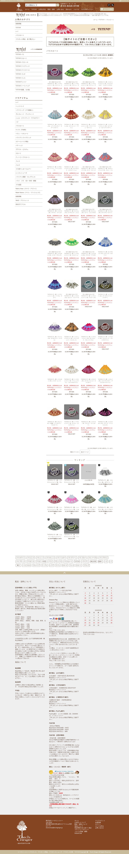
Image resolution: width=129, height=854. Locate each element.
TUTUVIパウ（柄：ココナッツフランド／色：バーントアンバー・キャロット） (71, 338)
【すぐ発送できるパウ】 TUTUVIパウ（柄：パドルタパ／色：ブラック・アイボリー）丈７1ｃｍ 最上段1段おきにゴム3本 (88, 255)
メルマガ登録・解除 (81, 831)
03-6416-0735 (71, 6)
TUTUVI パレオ (20, 74)
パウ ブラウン (103, 557)
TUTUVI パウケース (22, 62)
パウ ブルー (82, 557)
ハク (17, 122)
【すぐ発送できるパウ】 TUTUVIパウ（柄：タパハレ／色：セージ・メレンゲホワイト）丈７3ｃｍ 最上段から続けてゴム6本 (88, 212)
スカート (18, 153)
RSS (76, 833)
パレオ (18, 165)
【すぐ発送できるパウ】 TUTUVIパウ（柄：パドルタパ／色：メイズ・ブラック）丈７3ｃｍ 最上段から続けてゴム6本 (54, 255)
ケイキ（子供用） (21, 130)
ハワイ (50, 561)
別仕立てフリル (20, 204)
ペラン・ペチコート (22, 133)
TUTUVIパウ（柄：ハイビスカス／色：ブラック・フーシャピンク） (105, 423)
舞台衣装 (93, 561)
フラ (55, 561)
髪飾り (100, 561)
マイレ (58, 565)
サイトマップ (124, 1)
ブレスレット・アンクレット (25, 114)
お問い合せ (60, 9)
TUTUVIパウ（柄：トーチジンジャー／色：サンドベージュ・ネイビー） (54, 482)
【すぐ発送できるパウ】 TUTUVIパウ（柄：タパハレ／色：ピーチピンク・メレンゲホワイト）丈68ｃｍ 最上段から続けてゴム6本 (71, 212)
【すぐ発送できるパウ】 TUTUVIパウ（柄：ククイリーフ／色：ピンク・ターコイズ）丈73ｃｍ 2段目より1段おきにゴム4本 (88, 170)
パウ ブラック (20, 561)
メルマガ (76, 9)
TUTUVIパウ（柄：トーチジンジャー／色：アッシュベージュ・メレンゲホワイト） (71, 381)
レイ (17, 31)
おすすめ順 (97, 55)
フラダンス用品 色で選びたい (25, 39)
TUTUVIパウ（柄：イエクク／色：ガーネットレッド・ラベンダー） (88, 381)
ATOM (80, 833)
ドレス (18, 161)
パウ (60, 561)
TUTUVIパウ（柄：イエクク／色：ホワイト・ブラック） (105, 482)
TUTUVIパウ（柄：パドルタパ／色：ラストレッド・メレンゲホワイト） (105, 338)
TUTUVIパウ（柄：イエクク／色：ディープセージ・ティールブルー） (105, 509)
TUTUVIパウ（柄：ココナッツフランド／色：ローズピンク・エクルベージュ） (71, 168)
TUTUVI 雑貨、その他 (23, 89)
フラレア (86, 565)
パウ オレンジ (50, 557)
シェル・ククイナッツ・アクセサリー (28, 118)
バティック (19, 145)
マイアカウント (100, 820)
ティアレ (45, 565)
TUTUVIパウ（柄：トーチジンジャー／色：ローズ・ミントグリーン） (71, 423)
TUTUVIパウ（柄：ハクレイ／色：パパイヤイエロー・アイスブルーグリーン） (105, 381)
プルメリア (36, 565)
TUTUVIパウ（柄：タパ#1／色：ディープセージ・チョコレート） (88, 509)
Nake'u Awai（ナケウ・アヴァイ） (26, 188)
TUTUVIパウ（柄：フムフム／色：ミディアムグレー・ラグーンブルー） (54, 126)
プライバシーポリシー (82, 829)
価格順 (104, 55)
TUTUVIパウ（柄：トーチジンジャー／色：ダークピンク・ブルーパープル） (88, 338)
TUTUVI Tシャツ (21, 82)
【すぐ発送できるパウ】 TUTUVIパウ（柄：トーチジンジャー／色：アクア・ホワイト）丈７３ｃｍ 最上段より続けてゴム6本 (88, 297)
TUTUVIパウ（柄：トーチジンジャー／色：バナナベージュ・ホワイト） (88, 126)
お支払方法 (42, 9)
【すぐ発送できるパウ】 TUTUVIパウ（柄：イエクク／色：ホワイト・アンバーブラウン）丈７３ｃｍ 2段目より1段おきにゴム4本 (71, 297)
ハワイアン (85, 561)
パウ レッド (40, 557)
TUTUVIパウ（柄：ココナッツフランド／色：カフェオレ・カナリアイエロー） (105, 126)
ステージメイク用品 (22, 141)
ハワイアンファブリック (23, 137)
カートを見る (108, 9)
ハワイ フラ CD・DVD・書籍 (26, 181)
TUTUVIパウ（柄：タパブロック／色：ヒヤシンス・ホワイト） (105, 253)
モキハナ (65, 565)
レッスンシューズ (21, 173)
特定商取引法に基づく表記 (83, 828)
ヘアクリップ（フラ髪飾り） (25, 110)
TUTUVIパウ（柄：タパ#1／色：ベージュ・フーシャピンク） (54, 168)
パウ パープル (92, 557)
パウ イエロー (61, 557)
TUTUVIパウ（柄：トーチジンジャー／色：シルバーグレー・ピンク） (71, 509)
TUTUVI (34, 9)
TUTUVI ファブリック (23, 66)
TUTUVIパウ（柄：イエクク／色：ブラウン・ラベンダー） (88, 423)
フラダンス (30, 561)
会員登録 (98, 822)
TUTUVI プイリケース (23, 70)
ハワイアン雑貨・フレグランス (25, 177)
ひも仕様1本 (88, 480)
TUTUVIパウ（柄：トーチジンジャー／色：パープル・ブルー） (54, 296)
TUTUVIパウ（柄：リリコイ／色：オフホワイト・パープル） (54, 338)
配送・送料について (81, 824)
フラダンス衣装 (41, 561)
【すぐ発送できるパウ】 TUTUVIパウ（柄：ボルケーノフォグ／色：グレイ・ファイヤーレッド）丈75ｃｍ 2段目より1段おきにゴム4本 (105, 170)
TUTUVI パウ (20, 54)
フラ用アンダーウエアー (23, 169)
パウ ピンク (30, 557)
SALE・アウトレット (22, 200)
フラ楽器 (18, 184)
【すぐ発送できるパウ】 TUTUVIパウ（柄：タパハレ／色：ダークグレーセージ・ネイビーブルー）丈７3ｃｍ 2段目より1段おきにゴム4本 (106, 212)
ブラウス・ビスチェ (22, 149)
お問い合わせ (99, 828)
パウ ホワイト (20, 557)
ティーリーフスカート (23, 157)
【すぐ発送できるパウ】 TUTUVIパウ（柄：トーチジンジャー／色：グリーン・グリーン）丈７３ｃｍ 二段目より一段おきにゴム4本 (88, 85)
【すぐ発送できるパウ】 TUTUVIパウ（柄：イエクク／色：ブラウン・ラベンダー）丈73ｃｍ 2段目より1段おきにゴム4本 (55, 212)
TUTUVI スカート (21, 58)
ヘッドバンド (20, 106)
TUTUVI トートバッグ (23, 86)
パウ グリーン (72, 557)
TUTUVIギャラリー (87, 9)
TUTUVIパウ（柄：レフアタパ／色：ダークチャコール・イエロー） (105, 296)
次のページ (85, 452)
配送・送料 (51, 9)
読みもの (68, 9)
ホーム (27, 9)
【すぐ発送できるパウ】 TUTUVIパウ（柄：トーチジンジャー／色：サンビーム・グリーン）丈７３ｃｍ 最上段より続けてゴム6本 (71, 255)
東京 (18, 565)
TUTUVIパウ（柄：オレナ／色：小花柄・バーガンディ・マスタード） (54, 423)
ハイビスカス (26, 565)
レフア (52, 565)
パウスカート (110, 19)
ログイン (98, 824)
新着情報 (18, 23)
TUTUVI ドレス (20, 78)
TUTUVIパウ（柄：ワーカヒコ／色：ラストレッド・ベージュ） (71, 126)
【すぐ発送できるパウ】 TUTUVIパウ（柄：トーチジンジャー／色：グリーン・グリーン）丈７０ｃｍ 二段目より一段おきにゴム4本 (71, 85)
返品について (79, 826)
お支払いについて (80, 822)
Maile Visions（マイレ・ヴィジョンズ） (28, 192)
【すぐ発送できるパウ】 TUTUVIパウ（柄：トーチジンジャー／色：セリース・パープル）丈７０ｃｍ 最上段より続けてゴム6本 (54, 85)
